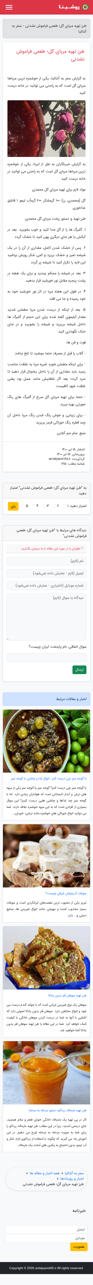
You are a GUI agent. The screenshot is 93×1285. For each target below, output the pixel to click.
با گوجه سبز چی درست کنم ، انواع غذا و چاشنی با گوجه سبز (48, 778)
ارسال (79, 670)
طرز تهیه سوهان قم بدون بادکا (67, 995)
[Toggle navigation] (9, 7)
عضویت (79, 1247)
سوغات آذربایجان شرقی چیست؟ (65, 893)
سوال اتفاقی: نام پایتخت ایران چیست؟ (57, 647)
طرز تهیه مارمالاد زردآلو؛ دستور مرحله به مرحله (57, 1110)
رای (13, 506)
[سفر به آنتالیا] (73, 7)
